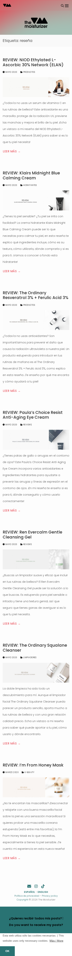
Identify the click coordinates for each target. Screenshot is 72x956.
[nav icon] (66, 5)
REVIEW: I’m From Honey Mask (33, 765)
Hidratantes (29, 185)
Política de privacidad (26, 895)
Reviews (27, 424)
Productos (28, 72)
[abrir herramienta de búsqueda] (62, 5)
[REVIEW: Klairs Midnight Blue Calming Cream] (36, 200)
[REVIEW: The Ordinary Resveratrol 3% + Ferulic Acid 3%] (36, 320)
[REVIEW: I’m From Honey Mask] (36, 787)
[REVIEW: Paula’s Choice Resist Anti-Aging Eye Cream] (36, 440)
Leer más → (12, 151)
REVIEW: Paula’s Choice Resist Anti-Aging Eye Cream (33, 415)
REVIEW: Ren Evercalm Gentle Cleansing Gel (32, 534)
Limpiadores (29, 657)
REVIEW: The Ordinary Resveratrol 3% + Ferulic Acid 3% (35, 295)
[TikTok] (43, 886)
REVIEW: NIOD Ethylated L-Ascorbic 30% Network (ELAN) (33, 62)
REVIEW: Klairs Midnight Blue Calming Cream (31, 175)
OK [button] (7, 951)
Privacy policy (50, 895)
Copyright (22, 899)
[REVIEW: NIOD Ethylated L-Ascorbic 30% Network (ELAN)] (36, 87)
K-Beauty (29, 772)
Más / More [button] (56, 940)
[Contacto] (29, 886)
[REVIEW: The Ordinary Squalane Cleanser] (36, 673)
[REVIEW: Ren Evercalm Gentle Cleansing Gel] (36, 559)
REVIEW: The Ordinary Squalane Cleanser (35, 648)
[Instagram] (36, 886)
